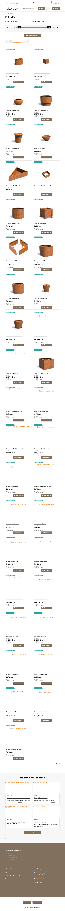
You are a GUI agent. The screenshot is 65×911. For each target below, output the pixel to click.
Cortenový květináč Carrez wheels (14, 411)
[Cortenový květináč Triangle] (18, 172)
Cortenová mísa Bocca (40, 148)
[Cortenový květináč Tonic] (46, 248)
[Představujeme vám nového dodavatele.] (18, 787)
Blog (9, 862)
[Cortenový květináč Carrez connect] (18, 248)
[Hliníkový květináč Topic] (18, 623)
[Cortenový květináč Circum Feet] (46, 435)
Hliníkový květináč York (40, 636)
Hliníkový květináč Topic (12, 636)
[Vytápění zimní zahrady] (46, 787)
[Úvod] (12, 8)
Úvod (6, 13)
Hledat (41, 8)
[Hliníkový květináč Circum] (46, 548)
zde (39, 907)
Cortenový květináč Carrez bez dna (43, 186)
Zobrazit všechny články (31, 832)
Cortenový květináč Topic (12, 298)
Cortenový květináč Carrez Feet (42, 73)
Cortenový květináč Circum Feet (42, 449)
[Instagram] (38, 883)
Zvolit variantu (18, 82)
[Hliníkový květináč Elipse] (18, 473)
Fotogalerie (11, 859)
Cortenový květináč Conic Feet (14, 336)
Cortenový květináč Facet (12, 373)
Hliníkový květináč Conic (40, 712)
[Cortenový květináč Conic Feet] (18, 323)
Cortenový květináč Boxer (12, 223)
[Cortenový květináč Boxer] (18, 210)
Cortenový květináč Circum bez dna (15, 449)
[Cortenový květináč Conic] (46, 285)
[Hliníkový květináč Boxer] (46, 511)
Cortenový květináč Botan (40, 336)
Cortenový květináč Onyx (12, 110)
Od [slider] (19, 27)
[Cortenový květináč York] (46, 210)
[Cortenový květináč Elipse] (18, 60)
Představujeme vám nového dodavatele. (18, 798)
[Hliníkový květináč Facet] (18, 661)
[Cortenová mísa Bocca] (46, 135)
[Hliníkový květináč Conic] (46, 698)
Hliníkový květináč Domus (40, 599)
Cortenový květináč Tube (12, 148)
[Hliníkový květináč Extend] (18, 698)
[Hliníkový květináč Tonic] (18, 548)
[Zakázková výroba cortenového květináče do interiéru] (18, 812)
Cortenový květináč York (40, 223)
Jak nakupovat (11, 855)
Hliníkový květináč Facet (12, 674)
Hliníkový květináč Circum (40, 561)
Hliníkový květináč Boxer (40, 524)
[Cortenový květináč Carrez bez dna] (46, 172)
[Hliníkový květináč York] (46, 623)
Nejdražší (25, 41)
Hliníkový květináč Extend (12, 712)
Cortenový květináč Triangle (13, 186)
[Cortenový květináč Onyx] (18, 97)
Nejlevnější (17, 41)
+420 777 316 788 (14, 2)
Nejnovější (8, 41)
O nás (9, 854)
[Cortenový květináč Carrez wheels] (18, 398)
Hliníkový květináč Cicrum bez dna (14, 599)
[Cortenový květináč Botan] (46, 323)
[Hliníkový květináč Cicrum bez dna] (18, 586)
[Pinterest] (41, 883)
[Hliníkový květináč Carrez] (18, 511)
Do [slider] (49, 27)
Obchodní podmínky (13, 857)
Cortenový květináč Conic (40, 298)
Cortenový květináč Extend (41, 110)
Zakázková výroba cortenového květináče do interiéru (16, 822)
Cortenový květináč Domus (41, 373)
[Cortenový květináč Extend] (46, 97)
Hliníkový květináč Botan (40, 674)
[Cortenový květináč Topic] (18, 285)
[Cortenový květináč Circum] (46, 398)
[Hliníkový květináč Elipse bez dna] (46, 473)
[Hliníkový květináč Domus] (46, 586)
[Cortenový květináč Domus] (46, 360)
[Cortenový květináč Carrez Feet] (46, 60)
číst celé (20, 802)
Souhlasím (37, 902)
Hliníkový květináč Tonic (12, 561)
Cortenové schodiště (40, 822)
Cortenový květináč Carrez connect (15, 261)
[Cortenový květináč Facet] (18, 360)
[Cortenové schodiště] (46, 812)
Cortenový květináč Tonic (40, 261)
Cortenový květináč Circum (41, 411)
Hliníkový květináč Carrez (12, 524)
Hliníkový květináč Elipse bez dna (42, 486)
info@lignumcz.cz (40, 878)
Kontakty (10, 861)
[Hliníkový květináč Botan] (46, 661)
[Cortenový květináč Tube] (18, 135)
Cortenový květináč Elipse (12, 73)
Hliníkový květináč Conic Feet (13, 749)
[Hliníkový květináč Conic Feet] (18, 736)
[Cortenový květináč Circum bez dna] (18, 435)
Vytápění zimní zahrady (41, 798)
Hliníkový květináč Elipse (12, 486)
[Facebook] (35, 883)
